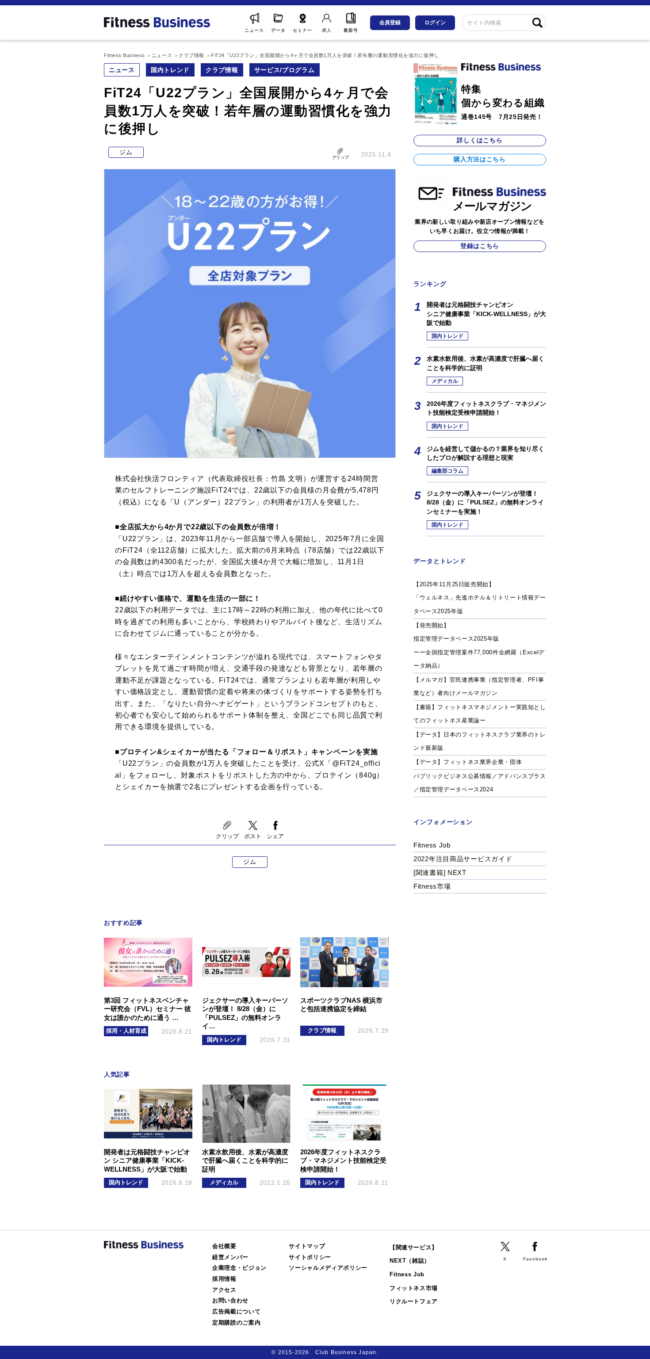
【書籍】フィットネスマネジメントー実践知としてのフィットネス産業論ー (479, 714)
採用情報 (224, 1278)
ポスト (252, 836)
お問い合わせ (230, 1300)
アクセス (224, 1289)
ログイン (435, 22)
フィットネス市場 (414, 1288)
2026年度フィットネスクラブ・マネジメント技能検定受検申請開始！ (486, 408)
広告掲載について (236, 1311)
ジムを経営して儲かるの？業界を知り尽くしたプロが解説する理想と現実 (485, 453)
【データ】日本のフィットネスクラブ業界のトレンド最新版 (479, 741)
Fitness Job (432, 845)
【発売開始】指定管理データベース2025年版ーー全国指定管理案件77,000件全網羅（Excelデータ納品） (479, 645)
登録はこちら (479, 245)
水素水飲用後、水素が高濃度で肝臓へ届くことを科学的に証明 (485, 363)
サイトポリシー (310, 1257)
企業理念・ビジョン (239, 1267)
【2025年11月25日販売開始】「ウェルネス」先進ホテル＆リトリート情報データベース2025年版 (479, 598)
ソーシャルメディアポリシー (328, 1267)
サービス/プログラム (284, 69)
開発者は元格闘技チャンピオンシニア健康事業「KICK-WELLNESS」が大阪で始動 (486, 313)
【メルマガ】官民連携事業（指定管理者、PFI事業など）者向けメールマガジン (478, 686)
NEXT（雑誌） (410, 1260)
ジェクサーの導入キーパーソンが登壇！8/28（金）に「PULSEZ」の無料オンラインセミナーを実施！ (485, 502)
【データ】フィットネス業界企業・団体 (467, 762)
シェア (275, 836)
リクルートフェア (414, 1301)
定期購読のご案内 (236, 1322)
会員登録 (390, 22)
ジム (125, 152)
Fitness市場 (432, 886)
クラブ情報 (222, 69)
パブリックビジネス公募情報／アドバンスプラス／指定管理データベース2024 (479, 783)
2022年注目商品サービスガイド (462, 859)
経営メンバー (230, 1257)
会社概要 (224, 1246)
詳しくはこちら (479, 140)
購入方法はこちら (480, 159)
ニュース (122, 69)
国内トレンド (170, 69)
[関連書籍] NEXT (439, 872)
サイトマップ (307, 1246)
